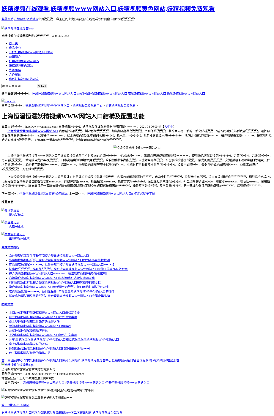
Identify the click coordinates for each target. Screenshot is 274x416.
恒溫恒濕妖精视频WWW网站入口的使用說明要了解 (121, 193)
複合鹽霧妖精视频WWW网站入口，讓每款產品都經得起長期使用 (58, 273)
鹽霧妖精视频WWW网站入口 (85, 382)
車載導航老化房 (19, 238)
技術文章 (7, 304)
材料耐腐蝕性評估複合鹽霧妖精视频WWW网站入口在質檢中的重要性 (55, 282)
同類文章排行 (10, 247)
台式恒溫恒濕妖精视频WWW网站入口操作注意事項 (43, 317)
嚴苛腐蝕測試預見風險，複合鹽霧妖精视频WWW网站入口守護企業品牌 (59, 296)
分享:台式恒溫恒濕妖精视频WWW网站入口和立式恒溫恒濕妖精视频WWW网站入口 (64, 339)
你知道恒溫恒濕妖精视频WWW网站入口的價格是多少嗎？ (50, 348)
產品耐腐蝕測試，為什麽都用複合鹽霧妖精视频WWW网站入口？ (62, 264)
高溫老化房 (16, 226)
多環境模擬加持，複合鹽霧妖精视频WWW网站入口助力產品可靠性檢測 (59, 260)
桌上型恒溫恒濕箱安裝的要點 (28, 344)
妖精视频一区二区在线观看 (74, 412)
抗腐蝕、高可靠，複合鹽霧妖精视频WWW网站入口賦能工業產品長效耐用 (68, 269)
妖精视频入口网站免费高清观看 (34, 412)
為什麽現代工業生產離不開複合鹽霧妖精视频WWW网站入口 (49, 255)
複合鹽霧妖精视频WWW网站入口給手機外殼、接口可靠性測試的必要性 (59, 287)
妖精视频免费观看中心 (88, 105)
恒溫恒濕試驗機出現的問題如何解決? (43, 193)
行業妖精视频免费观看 (121, 105)
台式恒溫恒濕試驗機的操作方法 (30, 353)
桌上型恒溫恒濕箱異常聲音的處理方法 (34, 321)
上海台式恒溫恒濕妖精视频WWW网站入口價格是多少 (44, 312)
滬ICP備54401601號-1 (15, 405)
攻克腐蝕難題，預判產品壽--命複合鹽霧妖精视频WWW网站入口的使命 (62, 291)
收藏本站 (7, 19)
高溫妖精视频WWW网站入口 (147, 93)
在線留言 (20, 19)
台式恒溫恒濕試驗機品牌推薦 (28, 330)
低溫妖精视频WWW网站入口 (186, 93)
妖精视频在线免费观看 (107, 412)
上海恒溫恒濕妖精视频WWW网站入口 (32, 131)
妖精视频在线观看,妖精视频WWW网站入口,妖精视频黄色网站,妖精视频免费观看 (108, 8)
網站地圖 (32, 19)
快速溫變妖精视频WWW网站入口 (47, 105)
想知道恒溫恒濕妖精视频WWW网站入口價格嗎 (40, 326)
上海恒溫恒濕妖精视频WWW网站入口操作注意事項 (43, 335)
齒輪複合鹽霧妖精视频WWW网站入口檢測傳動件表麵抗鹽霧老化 (52, 278)
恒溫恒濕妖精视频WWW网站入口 (54, 93)
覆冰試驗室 (16, 214)
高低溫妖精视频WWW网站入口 (43, 382)
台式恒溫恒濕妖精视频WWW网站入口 (102, 93)
